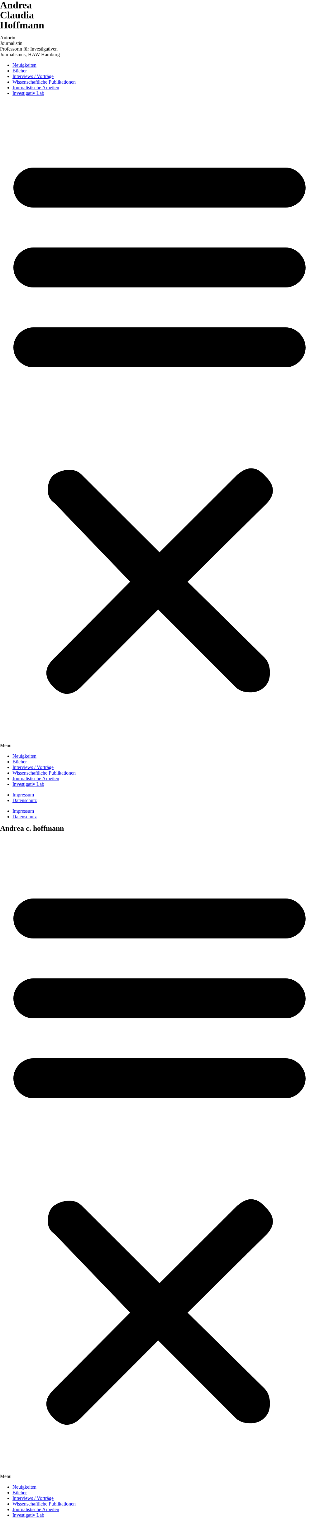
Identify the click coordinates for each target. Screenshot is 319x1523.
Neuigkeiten (24, 65)
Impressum (23, 794)
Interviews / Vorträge (33, 76)
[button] (159, 424)
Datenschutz (24, 800)
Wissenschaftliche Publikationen (44, 82)
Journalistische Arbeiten (35, 87)
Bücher (19, 70)
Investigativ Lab (28, 93)
